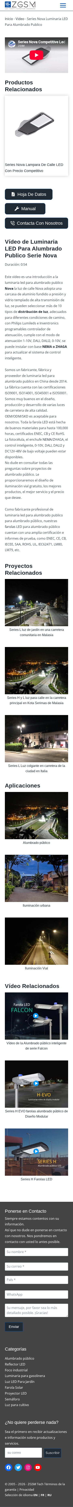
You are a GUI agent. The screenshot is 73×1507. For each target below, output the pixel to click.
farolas (10, 526)
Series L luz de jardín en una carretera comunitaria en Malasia (36, 632)
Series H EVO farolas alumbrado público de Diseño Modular (36, 1114)
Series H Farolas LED (36, 1179)
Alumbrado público (36, 842)
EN (35, 1495)
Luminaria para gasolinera (25, 1376)
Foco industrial (16, 1370)
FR (42, 1495)
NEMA (47, 439)
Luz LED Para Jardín (19, 1381)
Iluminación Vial (36, 968)
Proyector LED (16, 1393)
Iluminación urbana (36, 905)
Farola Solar (14, 1387)
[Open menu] (63, 5)
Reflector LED (15, 1364)
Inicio (9, 19)
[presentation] (34, 126)
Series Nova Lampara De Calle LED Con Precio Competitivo (34, 168)
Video (20, 19)
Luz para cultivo (17, 1405)
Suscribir (53, 1453)
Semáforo (12, 1399)
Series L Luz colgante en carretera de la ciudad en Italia (36, 768)
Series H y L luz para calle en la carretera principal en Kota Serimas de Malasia (36, 700)
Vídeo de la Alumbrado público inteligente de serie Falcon (36, 1045)
